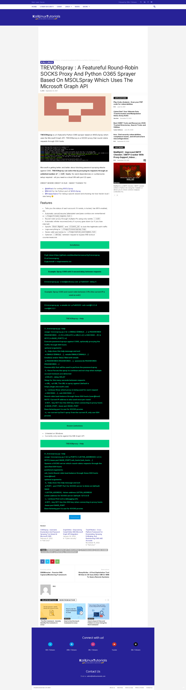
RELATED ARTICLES (49, 600)
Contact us (149, 687)
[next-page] (108, 600)
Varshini (116, 118)
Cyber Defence (118, 130)
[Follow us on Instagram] (148, 2)
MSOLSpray (68, 188)
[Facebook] (42, 561)
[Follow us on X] (141, 2)
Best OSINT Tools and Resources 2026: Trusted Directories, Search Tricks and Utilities (130, 125)
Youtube (114, 650)
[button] (154, 6)
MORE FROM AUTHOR (67, 600)
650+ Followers (50, 650)
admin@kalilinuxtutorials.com (96, 676)
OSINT (59, 6)
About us (112, 687)
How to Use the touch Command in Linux (71, 622)
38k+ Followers (135, 650)
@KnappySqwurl (52, 194)
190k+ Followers (72, 650)
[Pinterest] (52, 561)
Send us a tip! (129, 687)
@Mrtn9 (48, 191)
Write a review (139, 687)
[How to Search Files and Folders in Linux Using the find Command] (98, 611)
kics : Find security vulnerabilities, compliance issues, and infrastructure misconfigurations (129, 137)
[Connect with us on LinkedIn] (144, 2)
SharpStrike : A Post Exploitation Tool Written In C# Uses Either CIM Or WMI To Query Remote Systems (93, 574)
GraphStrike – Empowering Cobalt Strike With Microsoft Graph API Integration (73, 532)
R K (43, 91)
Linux (67, 6)
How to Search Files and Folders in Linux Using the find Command (97, 623)
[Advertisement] (93, 42)
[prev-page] (106, 600)
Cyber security (47, 6)
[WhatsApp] (57, 561)
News (77, 6)
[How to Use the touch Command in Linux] (75, 611)
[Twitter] (47, 561)
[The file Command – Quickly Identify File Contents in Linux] (51, 611)
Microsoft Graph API (57, 550)
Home (34, 6)
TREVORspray (71, 552)
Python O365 (88, 550)
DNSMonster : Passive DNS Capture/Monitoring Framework (53, 573)
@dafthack (49, 188)
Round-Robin (101, 550)
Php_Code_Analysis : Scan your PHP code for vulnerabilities (128, 103)
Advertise (120, 687)
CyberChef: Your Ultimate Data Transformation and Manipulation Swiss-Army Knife (127, 114)
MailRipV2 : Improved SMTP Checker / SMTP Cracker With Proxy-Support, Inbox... (129, 155)
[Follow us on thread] (136, 644)
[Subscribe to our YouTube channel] (151, 2)
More (85, 6)
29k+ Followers (93, 650)
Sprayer (59, 552)
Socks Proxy (47, 552)
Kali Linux (48, 60)
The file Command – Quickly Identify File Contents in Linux (50, 623)
